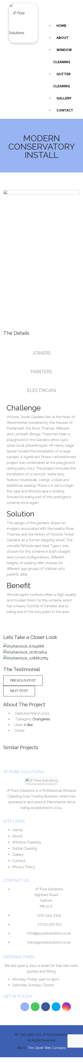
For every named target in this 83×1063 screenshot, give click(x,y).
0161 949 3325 (49, 915)
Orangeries (41, 719)
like (28, 725)
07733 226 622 (49, 924)
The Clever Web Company (47, 1048)
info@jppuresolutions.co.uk (49, 933)
